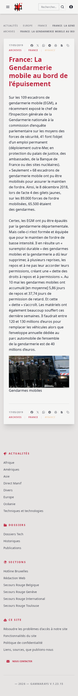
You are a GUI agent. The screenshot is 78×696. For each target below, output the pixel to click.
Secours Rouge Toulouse (21, 606)
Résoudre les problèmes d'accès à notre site (35, 629)
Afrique (8, 462)
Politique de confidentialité (22, 643)
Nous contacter (22, 661)
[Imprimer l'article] (55, 45)
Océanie (9, 504)
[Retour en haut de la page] (68, 686)
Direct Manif (12, 483)
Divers (8, 490)
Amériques (11, 469)
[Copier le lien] (68, 45)
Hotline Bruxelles (15, 571)
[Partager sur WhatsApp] (43, 45)
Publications (12, 548)
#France (50, 50)
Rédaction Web (14, 578)
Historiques (11, 541)
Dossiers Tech (13, 534)
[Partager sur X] (38, 45)
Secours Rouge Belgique (21, 585)
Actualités (10, 25)
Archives (9, 31)
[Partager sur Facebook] (32, 45)
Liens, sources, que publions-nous (28, 650)
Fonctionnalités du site (19, 636)
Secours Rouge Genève (20, 592)
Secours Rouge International (24, 599)
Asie (6, 476)
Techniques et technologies (23, 511)
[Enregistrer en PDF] (61, 45)
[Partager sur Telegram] (49, 45)
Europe (28, 25)
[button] (7, 7)
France (42, 25)
